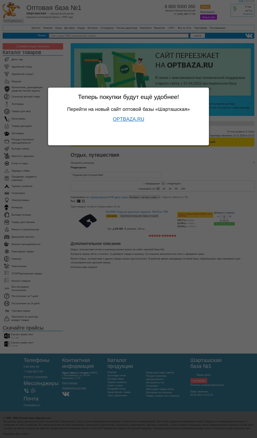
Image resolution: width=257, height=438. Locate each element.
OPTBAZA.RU (128, 119)
